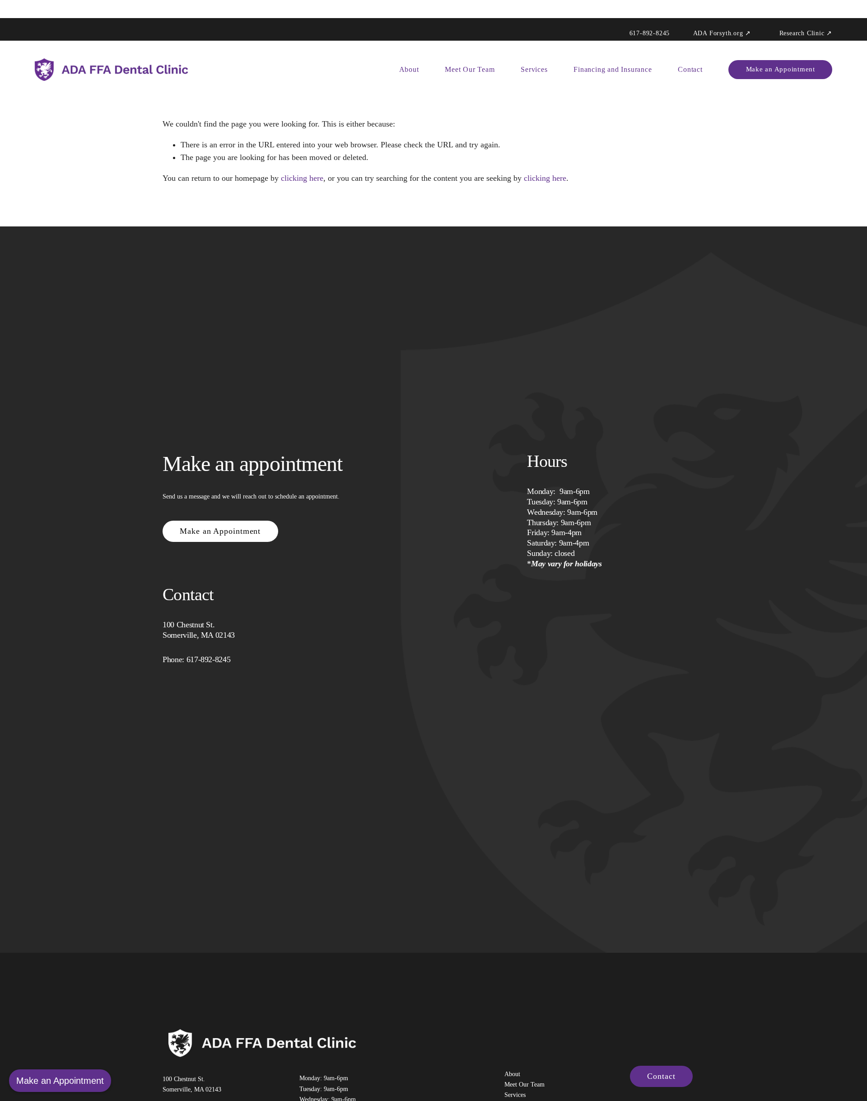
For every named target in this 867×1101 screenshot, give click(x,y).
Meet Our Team (469, 69)
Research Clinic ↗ (806, 33)
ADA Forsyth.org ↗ (722, 33)
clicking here (302, 178)
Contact (690, 69)
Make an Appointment (780, 69)
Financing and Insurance (612, 69)
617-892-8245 (649, 33)
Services (534, 69)
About (409, 69)
